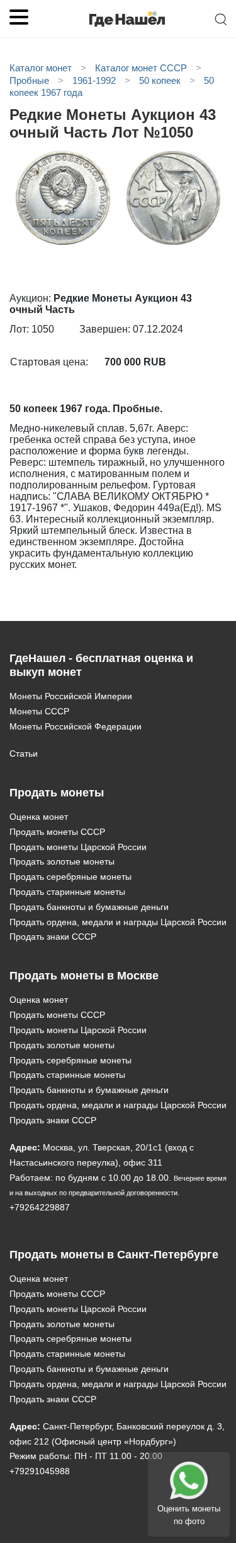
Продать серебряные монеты (70, 877)
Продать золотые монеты (62, 861)
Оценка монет (38, 817)
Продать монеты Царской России (78, 847)
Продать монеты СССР (57, 832)
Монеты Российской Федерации (75, 726)
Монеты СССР (39, 711)
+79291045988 (39, 1471)
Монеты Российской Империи (70, 696)
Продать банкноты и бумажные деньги (89, 907)
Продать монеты (56, 792)
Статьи (23, 753)
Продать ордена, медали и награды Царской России (118, 922)
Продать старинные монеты (67, 892)
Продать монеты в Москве (84, 975)
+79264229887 (39, 1207)
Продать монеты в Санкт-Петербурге (113, 1254)
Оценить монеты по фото (188, 1515)
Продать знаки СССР (52, 936)
